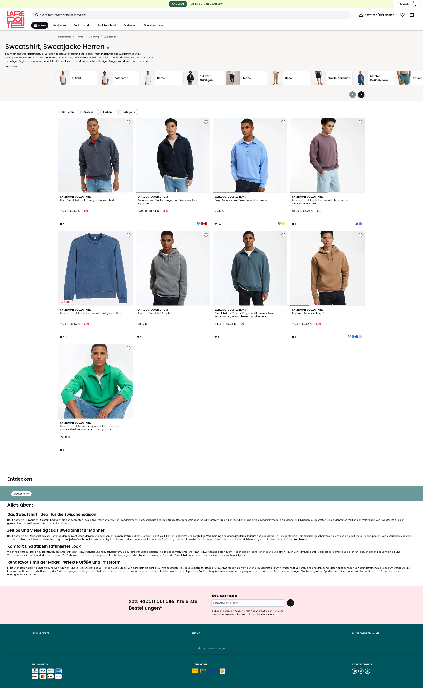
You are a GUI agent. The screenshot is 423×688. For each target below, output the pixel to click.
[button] (412, 15)
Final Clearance (153, 25)
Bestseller (130, 25)
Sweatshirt (110, 36)
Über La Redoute (40, 633)
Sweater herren (21, 493)
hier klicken (267, 614)
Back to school (106, 25)
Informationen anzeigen (211, 648)
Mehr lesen (11, 66)
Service (196, 633)
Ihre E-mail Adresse (225, 596)
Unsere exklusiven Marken (366, 633)
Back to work (82, 25)
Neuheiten (59, 25)
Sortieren (68, 112)
